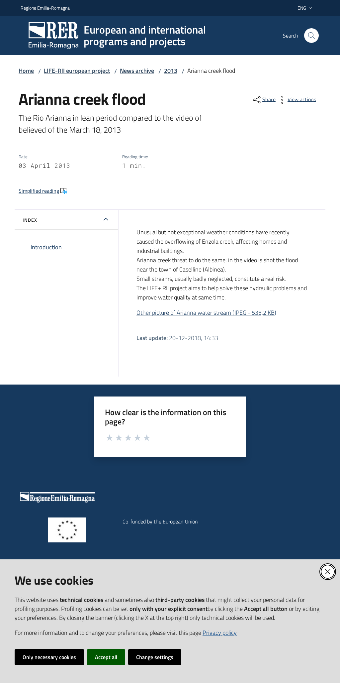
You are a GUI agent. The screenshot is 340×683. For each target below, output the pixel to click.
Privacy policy (220, 632)
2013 (170, 70)
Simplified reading (39, 191)
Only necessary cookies (49, 657)
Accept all (106, 657)
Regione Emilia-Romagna (45, 7)
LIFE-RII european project (77, 70)
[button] (311, 36)
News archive (137, 70)
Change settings (154, 657)
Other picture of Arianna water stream (206, 312)
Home (26, 70)
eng (302, 7)
